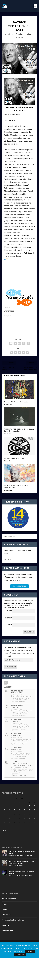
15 (29, 814)
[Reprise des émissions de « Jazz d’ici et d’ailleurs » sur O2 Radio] (4, 863)
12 (14, 814)
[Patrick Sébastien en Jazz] (19, 58)
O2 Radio (20, 865)
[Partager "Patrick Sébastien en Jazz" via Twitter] (15, 343)
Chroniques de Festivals (24, 875)
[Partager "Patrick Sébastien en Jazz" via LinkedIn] (24, 343)
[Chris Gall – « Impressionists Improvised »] (19, 473)
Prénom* (8, 618)
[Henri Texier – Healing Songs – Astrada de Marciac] (4, 853)
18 (9, 818)
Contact (4, 909)
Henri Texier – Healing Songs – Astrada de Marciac (21, 852)
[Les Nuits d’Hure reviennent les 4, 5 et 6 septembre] (4, 872)
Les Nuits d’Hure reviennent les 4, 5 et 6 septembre (21, 872)
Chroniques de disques (24, 34)
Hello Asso (16, 580)
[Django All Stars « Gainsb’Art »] (19, 389)
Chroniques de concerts (24, 856)
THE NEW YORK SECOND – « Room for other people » (19, 430)
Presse (4, 904)
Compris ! (30, 951)
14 (24, 814)
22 (29, 818)
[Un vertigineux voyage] (19, 446)
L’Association (6, 915)
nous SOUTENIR (19, 586)
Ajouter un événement (9, 899)
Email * (9, 625)
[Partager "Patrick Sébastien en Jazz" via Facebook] (11, 343)
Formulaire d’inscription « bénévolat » (13, 920)
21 (24, 818)
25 (9, 822)
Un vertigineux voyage (14, 458)
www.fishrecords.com (13, 256)
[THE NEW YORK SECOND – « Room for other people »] (19, 416)
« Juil (4, 830)
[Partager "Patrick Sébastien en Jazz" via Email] (28, 343)
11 (9, 814)
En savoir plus (20, 955)
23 (34, 818)
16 (34, 814)
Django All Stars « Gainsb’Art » (17, 402)
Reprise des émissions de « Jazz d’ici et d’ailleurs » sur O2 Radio (21, 862)
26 (14, 822)
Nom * (9, 611)
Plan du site (5, 925)
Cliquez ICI (8, 559)
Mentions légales (7, 930)
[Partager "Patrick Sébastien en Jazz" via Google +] (19, 343)
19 (14, 818)
